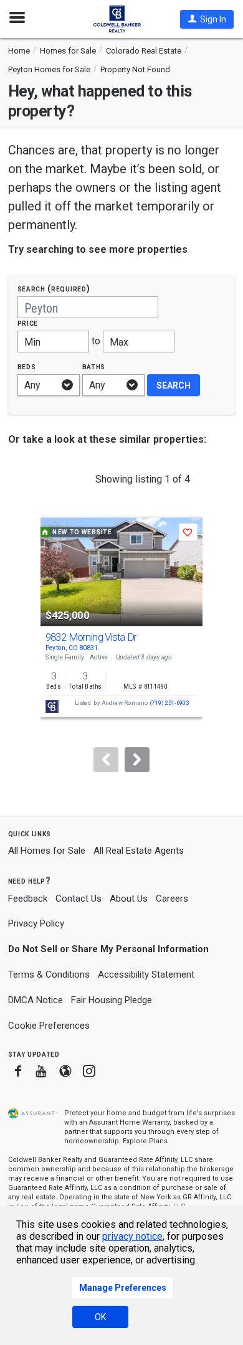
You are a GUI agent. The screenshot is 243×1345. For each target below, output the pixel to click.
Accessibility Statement (146, 974)
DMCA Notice (35, 1000)
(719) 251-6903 (169, 703)
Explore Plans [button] (145, 1141)
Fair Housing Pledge (111, 1000)
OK (100, 1317)
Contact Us (78, 898)
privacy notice (132, 1236)
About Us (129, 898)
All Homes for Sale (46, 850)
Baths (94, 366)
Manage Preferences (122, 1288)
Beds (26, 366)
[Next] (137, 759)
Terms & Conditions (49, 974)
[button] (207, 19)
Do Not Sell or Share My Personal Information (108, 949)
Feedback (27, 899)
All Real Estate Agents (138, 850)
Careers (172, 898)
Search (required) (53, 288)
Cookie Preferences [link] (49, 1025)
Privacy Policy (36, 923)
